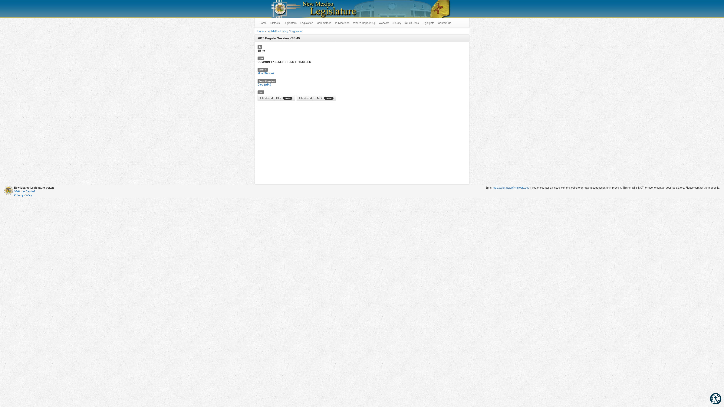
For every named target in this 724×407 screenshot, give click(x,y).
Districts (275, 23)
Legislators (290, 23)
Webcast (384, 23)
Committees (324, 23)
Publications (342, 23)
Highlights (428, 23)
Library (397, 23)
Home (261, 31)
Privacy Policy (23, 195)
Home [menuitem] (263, 23)
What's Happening (364, 23)
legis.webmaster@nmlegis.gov (511, 187)
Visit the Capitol (24, 191)
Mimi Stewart (266, 73)
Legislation (306, 23)
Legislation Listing (277, 31)
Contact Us (444, 23)
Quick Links (412, 23)
